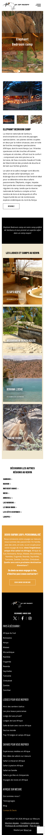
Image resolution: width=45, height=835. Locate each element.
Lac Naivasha (8, 503)
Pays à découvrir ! (11, 626)
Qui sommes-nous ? (11, 796)
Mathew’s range (10, 489)
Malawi (6, 647)
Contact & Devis (10, 810)
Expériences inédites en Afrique (16, 751)
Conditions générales (30, 823)
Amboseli (7, 498)
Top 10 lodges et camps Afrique (16, 735)
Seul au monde (9, 730)
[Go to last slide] (7, 96)
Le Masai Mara (9, 507)
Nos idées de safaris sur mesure (17, 756)
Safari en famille (10, 770)
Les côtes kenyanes (11, 512)
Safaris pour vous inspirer (16, 744)
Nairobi (6, 484)
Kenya (5, 642)
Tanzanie (7, 676)
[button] (8, 119)
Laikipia (6, 517)
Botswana (7, 638)
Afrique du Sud (9, 633)
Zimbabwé (7, 680)
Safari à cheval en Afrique (14, 761)
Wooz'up (27, 830)
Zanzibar (7, 690)
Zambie (6, 685)
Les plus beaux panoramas (14, 711)
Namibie (6, 657)
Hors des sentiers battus (13, 706)
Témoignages (9, 801)
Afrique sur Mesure (12, 789)
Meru (5, 493)
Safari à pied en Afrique (13, 765)
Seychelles (7, 671)
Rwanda (6, 666)
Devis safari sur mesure (22, 582)
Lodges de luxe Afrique (13, 720)
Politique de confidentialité (16, 825)
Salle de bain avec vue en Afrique (17, 725)
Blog (5, 805)
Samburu (7, 479)
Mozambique (8, 652)
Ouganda (7, 661)
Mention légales (12, 823)
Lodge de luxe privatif (12, 716)
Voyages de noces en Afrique (15, 780)
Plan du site (35, 825)
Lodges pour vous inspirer (15, 699)
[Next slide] (38, 96)
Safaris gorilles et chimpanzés (16, 775)
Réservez (11, 206)
